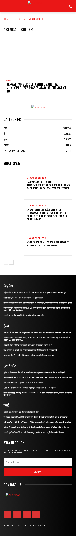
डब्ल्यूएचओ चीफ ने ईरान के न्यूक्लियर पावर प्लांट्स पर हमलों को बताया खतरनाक (29, 355)
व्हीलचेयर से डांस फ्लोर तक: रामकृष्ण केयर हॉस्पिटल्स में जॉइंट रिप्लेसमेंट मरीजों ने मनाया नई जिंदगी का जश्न (37, 332)
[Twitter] (26, 514)
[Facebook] (7, 514)
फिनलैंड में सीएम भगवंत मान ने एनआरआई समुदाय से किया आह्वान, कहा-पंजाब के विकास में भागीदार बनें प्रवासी (38, 303)
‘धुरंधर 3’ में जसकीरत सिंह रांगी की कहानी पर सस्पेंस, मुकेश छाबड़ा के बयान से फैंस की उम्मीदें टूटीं (34, 372)
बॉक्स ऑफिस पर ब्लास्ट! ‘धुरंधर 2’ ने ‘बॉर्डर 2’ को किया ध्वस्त (23, 382)
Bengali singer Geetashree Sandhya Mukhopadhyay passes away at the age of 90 (36, 88)
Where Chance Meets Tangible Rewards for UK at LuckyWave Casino (48, 243)
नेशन (8, 80)
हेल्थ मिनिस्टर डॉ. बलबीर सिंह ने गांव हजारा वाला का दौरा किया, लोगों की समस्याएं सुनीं (30, 350)
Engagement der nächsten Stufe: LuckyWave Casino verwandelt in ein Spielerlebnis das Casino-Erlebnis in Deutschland (47, 214)
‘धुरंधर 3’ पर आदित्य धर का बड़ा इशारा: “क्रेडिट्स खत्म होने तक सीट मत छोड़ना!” (30, 388)
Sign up (38, 472)
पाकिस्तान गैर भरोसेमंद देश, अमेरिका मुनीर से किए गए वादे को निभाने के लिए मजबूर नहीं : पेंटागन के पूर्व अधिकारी (38, 422)
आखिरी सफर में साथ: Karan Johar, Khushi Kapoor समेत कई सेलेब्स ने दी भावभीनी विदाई (38, 377)
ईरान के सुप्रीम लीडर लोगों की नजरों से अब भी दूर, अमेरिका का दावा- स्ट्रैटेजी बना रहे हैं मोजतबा (34, 432)
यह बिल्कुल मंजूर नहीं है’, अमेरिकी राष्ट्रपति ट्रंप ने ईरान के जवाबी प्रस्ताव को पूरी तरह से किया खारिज (35, 417)
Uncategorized (36, 178)
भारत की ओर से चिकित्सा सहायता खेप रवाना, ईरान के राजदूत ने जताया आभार (28, 345)
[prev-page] (6, 262)
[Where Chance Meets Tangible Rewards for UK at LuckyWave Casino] (14, 242)
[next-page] (11, 262)
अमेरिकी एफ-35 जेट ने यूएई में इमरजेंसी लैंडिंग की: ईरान (21, 412)
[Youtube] (36, 514)
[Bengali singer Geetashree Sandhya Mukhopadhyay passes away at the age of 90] (38, 55)
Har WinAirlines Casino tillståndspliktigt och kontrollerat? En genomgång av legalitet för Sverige (48, 185)
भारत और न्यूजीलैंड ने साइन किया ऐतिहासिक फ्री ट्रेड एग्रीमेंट (23, 298)
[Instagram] (17, 514)
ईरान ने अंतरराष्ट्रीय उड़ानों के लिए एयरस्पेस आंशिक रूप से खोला (24, 315)
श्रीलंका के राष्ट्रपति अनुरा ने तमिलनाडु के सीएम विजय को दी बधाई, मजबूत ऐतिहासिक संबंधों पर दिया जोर (36, 427)
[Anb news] (27, 6)
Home (7, 19)
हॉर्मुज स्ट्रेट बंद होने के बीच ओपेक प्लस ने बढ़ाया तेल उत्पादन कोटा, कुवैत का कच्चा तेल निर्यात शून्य (35, 292)
